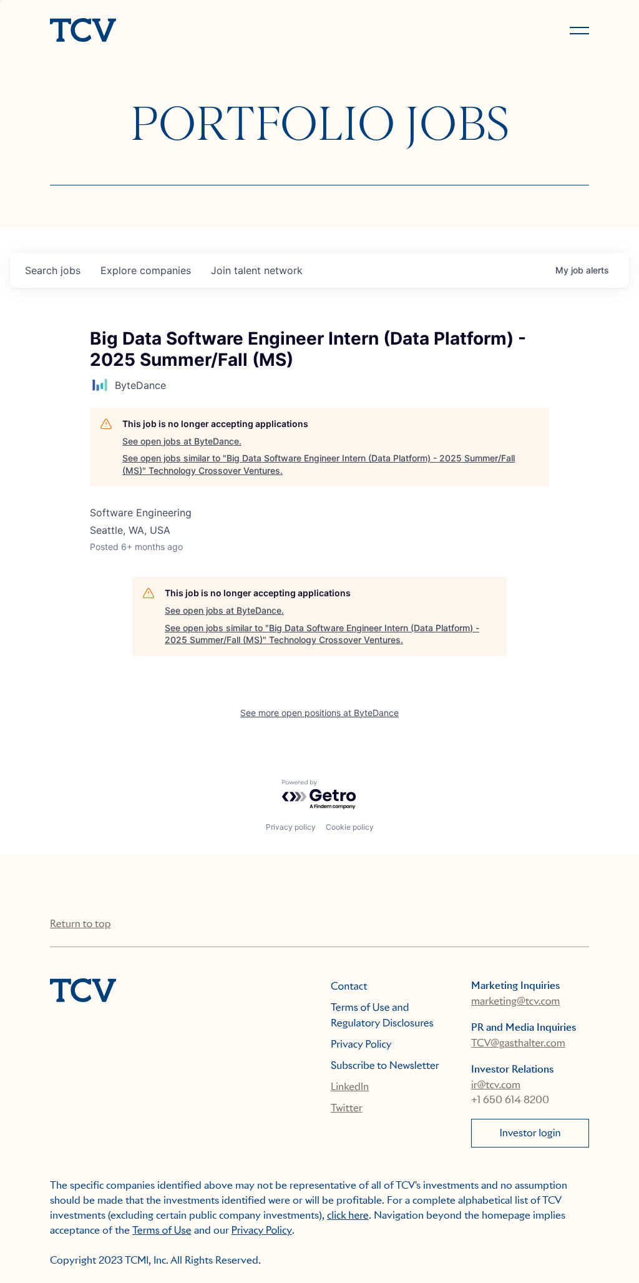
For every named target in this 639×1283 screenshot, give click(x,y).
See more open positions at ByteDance (319, 712)
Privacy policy (291, 827)
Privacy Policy (361, 1044)
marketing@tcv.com (515, 1001)
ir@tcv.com (495, 1084)
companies (145, 270)
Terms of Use (162, 1230)
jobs (52, 270)
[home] (179, 31)
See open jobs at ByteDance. (181, 441)
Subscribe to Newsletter (385, 1065)
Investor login (529, 1132)
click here (348, 1215)
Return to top (80, 923)
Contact (349, 986)
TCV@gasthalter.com (518, 1043)
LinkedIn (350, 1086)
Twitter (347, 1107)
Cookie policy (350, 827)
